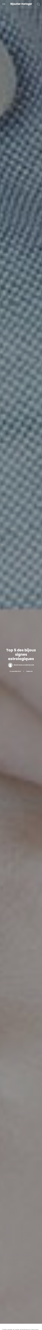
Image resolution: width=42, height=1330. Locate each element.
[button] (3, 4)
